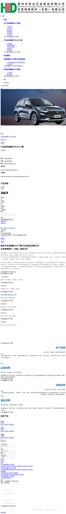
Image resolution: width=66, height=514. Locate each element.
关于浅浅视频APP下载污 (12, 23)
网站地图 (3, 512)
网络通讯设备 (11, 45)
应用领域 (7, 55)
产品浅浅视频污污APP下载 (13, 40)
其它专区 (9, 50)
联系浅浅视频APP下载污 (12, 69)
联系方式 (9, 74)
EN (5, 79)
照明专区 (9, 48)
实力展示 (9, 35)
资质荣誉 (9, 33)
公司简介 (9, 26)
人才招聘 (9, 72)
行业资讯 (9, 64)
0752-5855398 (4, 85)
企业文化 (9, 30)
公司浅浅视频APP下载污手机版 (16, 62)
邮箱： (3, 452)
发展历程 (9, 31)
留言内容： (4, 444)
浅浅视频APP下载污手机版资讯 (14, 59)
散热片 (3, 421)
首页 (5, 19)
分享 (3, 228)
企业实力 (8, 228)
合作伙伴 (9, 28)
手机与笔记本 (11, 47)
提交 (2, 461)
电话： (3, 449)
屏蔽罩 (3, 434)
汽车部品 (9, 43)
